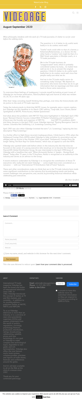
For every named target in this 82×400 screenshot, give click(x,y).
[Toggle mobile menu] (78, 13)
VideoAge (7, 198)
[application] (41, 185)
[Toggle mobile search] (73, 13)
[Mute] (70, 185)
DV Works (20, 188)
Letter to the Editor (37, 287)
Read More (46, 397)
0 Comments (56, 198)
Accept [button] (39, 397)
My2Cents (31, 198)
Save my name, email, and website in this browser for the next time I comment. (38, 253)
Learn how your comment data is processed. (54, 264)
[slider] (75, 185)
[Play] (6, 185)
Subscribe (73, 284)
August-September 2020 (45, 198)
